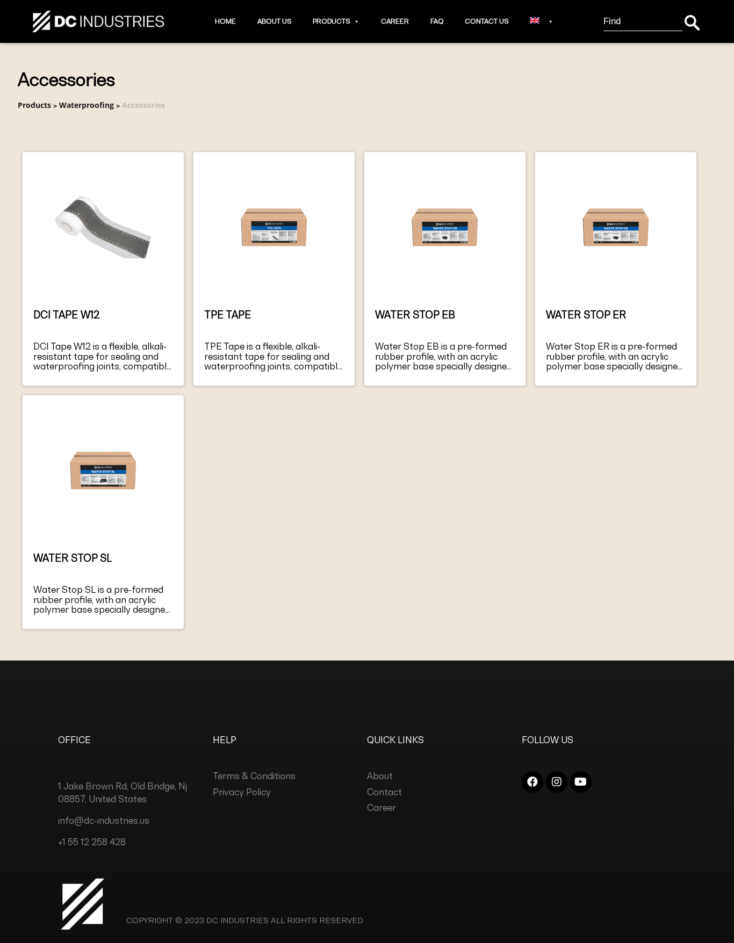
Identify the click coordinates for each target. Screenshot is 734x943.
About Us (274, 21)
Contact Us (486, 21)
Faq (436, 21)
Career (395, 21)
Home (225, 21)
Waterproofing (86, 105)
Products (331, 21)
